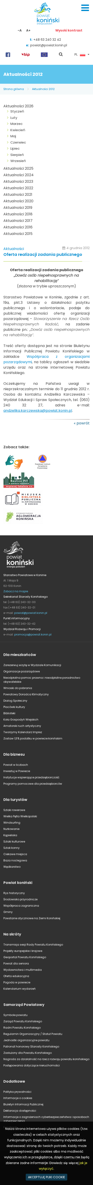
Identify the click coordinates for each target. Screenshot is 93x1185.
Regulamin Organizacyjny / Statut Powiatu (32, 1034)
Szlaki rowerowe (14, 810)
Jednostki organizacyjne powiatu (26, 1040)
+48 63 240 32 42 (47, 39)
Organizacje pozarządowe (21, 671)
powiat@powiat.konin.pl (48, 45)
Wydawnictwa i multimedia (22, 970)
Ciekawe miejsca (15, 854)
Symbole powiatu (15, 1015)
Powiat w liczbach (15, 765)
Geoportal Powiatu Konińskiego (24, 957)
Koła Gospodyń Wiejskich (20, 719)
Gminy (8, 912)
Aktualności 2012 (43, 89)
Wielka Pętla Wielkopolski (20, 816)
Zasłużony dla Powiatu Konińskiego (27, 1053)
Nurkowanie (11, 829)
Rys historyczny (14, 893)
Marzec (16, 123)
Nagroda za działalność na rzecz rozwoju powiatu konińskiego (46, 1059)
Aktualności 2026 (18, 106)
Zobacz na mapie (15, 591)
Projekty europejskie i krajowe (22, 951)
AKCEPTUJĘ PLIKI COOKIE (46, 1177)
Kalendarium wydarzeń (19, 989)
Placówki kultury (14, 707)
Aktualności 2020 (18, 201)
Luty (13, 117)
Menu (85, 7)
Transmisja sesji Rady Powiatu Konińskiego (33, 944)
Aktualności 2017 (18, 220)
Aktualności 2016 (18, 227)
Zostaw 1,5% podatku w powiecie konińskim (32, 738)
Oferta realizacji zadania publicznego (42, 254)
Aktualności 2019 (17, 207)
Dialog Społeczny (15, 701)
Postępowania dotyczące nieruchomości (31, 1065)
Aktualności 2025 (18, 168)
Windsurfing (11, 823)
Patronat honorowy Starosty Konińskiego (31, 1046)
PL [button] (76, 55)
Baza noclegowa (15, 860)
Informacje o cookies (17, 1098)
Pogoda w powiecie (16, 982)
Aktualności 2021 (17, 194)
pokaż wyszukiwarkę (61, 54)
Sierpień (17, 154)
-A (20, 30)
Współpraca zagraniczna (21, 906)
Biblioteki (9, 713)
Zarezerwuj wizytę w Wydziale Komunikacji (32, 665)
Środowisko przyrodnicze (20, 899)
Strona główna (13, 89)
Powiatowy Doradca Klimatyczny (26, 694)
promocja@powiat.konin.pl (32, 634)
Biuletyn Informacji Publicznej (23, 1104)
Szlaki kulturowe (14, 841)
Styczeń (17, 111)
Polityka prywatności (17, 1092)
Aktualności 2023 (18, 181)
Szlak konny (11, 848)
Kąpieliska (10, 835)
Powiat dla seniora (16, 963)
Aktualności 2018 (18, 214)
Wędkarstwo (12, 867)
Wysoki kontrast (68, 30)
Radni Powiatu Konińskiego (22, 1028)
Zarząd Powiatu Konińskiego (22, 1021)
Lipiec (15, 148)
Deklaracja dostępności (19, 1111)
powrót (83, 423)
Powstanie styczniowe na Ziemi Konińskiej (31, 918)
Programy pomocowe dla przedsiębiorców (32, 784)
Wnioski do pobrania (17, 688)
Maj (13, 136)
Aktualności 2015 (18, 233)
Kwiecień (17, 130)
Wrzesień (18, 160)
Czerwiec (18, 142)
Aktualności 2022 (18, 188)
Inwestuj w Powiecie (16, 771)
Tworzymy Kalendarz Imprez (22, 732)
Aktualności (13, 248)
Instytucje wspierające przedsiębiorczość (31, 777)
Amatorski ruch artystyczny (22, 726)
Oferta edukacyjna (16, 976)
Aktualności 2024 (18, 175)
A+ (28, 30)
